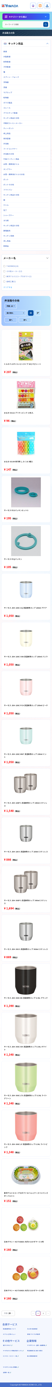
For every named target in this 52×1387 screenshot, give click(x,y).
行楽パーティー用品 (11, 159)
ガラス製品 (7, 102)
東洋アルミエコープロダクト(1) (18, 276)
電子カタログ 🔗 (7, 1345)
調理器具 (6, 230)
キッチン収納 (8, 236)
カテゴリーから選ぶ (18, 16)
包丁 (5, 210)
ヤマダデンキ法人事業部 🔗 (11, 1367)
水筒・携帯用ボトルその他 (13, 174)
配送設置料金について (9, 1329)
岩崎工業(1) (11, 281)
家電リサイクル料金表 (33, 1334)
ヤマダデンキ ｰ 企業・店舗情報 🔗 (37, 1345)
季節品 (6, 246)
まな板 (6, 220)
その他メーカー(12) (14, 271)
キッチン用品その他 (11, 118)
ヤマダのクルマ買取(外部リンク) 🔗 (13, 1351)
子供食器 (6, 67)
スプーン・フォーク (11, 77)
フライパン (7, 189)
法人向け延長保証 (32, 1329)
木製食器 (6, 56)
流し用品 (6, 241)
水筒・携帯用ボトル (11, 164)
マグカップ (7, 92)
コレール (6, 108)
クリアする (7, 287)
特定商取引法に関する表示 (34, 1351)
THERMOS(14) (12, 266)
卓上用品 (6, 133)
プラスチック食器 (10, 113)
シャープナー (8, 215)
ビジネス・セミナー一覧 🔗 (11, 1356)
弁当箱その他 (8, 32)
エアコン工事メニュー (9, 1334)
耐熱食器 (6, 61)
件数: (10, 306)
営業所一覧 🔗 (7, 1372)
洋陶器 (6, 82)
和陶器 (6, 97)
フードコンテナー (10, 149)
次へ (25, 320)
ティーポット (8, 128)
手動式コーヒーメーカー (13, 123)
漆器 (5, 87)
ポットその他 (8, 184)
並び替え (10, 313)
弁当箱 (6, 143)
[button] (33, 5)
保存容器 (6, 138)
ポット (6, 179)
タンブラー (7, 169)
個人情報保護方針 (32, 1356)
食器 (5, 51)
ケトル (6, 205)
